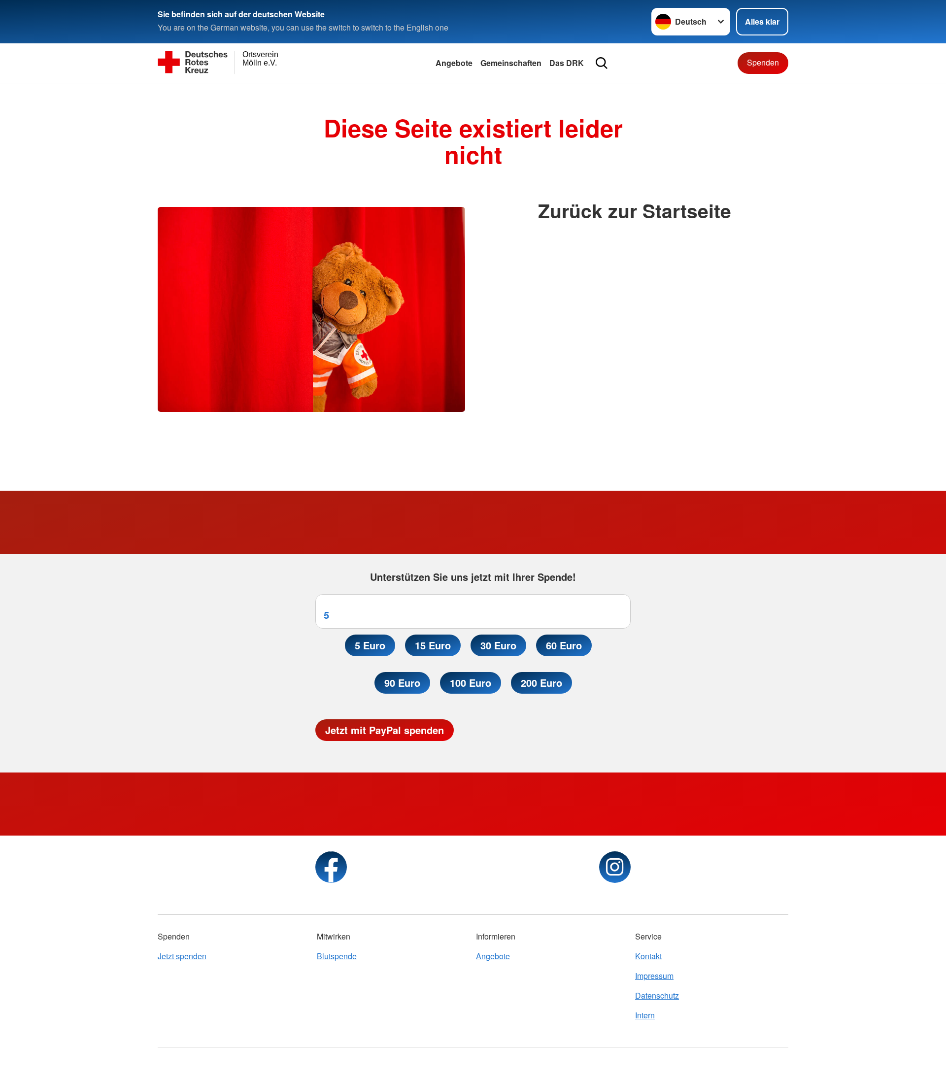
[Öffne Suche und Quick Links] (601, 63)
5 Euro (370, 645)
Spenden (763, 62)
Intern (645, 1015)
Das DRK (566, 62)
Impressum (654, 975)
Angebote (454, 62)
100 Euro (470, 682)
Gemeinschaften (510, 62)
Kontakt (648, 956)
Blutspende (337, 956)
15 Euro (433, 645)
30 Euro (498, 645)
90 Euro (402, 682)
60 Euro (564, 645)
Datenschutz (657, 995)
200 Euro (541, 682)
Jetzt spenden (182, 956)
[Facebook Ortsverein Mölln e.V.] (331, 867)
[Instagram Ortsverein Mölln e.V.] (615, 867)
